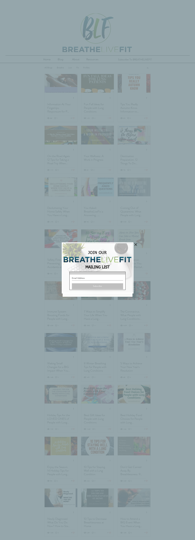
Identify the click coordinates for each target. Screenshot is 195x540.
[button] (136, 244)
